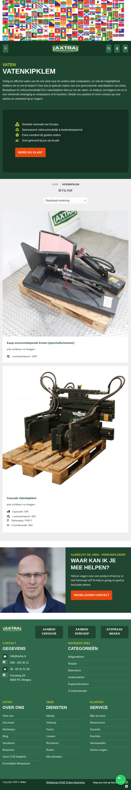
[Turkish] (63, 18)
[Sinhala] (116, 14)
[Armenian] (29, 2)
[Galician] (46, 6)
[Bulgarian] (63, 2)
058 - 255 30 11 (19, 662)
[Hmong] (104, 6)
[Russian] (75, 14)
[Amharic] (17, 2)
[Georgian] (52, 6)
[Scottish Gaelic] (87, 14)
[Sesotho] (98, 14)
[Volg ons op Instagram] (126, 782)
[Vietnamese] (87, 18)
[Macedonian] (98, 10)
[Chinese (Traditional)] (92, 2)
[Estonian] (17, 6)
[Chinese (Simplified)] (87, 2)
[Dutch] (121, 2)
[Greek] (63, 6)
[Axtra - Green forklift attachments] (65, 49)
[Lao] (69, 10)
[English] (5, 6)
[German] (58, 6)
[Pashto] (40, 14)
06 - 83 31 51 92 (20, 669)
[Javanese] (29, 10)
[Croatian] (104, 2)
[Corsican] (98, 2)
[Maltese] (121, 10)
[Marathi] (11, 14)
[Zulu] (116, 18)
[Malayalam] (116, 10)
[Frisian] (40, 6)
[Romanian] (69, 14)
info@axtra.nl (18, 656)
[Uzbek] (81, 18)
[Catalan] (69, 2)
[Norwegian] (34, 14)
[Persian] (46, 14)
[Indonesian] (5, 10)
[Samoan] (81, 14)
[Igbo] (121, 6)
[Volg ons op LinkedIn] (126, 786)
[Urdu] (75, 18)
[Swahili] (29, 18)
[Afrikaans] (5, 2)
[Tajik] (40, 18)
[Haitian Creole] (75, 6)
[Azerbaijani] (34, 2)
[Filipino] (23, 6)
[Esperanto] (11, 6)
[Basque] (40, 2)
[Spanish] (17, 18)
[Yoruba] (110, 18)
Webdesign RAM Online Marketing (65, 782)
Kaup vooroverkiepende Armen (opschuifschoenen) (40, 342)
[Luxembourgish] (92, 10)
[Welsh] (92, 18)
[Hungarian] (110, 6)
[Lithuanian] (87, 10)
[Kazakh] (40, 10)
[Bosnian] (58, 2)
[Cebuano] (75, 2)
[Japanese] (23, 10)
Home (55, 184)
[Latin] (75, 10)
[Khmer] (46, 10)
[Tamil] (46, 18)
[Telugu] (52, 18)
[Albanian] (11, 2)
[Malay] (110, 10)
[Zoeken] (108, 48)
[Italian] (17, 10)
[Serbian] (92, 14)
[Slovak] (121, 14)
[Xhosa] (98, 18)
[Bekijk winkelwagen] (125, 48)
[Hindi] (98, 6)
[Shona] (104, 14)
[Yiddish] (104, 18)
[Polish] (52, 14)
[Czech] (110, 2)
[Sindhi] (110, 14)
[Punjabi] (63, 14)
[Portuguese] (58, 14)
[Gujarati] (69, 6)
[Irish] (11, 10)
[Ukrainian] (69, 18)
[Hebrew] (92, 6)
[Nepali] (29, 14)
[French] (34, 6)
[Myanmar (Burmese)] (23, 14)
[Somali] (11, 18)
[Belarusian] (46, 2)
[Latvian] (81, 10)
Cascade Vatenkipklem (21, 498)
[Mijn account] (117, 48)
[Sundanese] (23, 18)
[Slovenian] (5, 18)
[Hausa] (81, 6)
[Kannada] (34, 10)
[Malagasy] (104, 10)
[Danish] (116, 2)
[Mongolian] (17, 14)
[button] (5, 48)
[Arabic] (23, 2)
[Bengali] (52, 2)
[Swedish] (34, 18)
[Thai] (58, 18)
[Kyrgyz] (63, 10)
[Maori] (5, 14)
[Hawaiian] (87, 6)
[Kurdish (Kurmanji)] (58, 10)
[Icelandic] (116, 6)
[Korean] (52, 10)
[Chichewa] (81, 2)
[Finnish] (29, 6)
